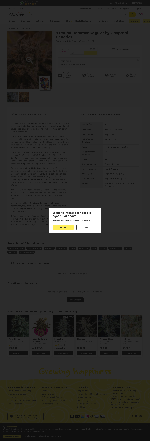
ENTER (63, 227)
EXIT (87, 227)
